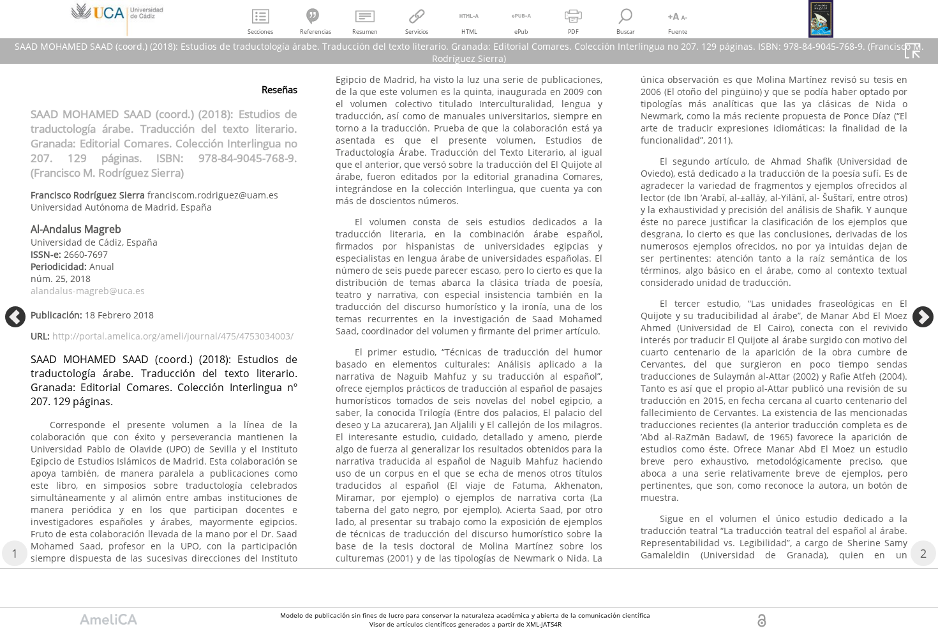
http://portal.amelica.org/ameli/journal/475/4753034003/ (173, 336)
